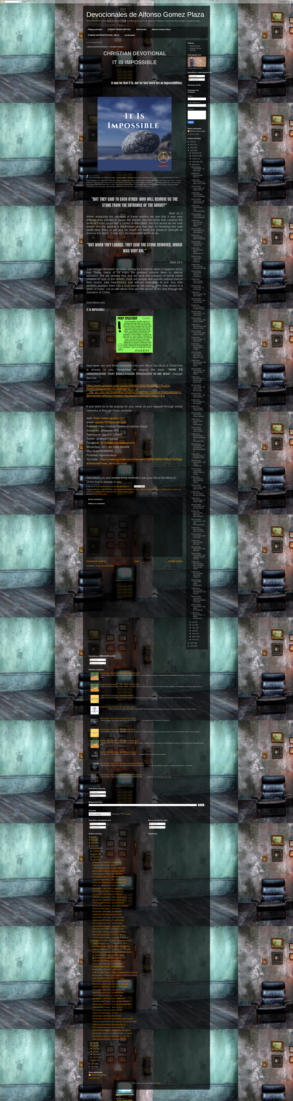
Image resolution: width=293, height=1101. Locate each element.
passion (131, 492)
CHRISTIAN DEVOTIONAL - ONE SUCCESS (197, 529)
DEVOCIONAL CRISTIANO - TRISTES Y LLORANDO (196, 273)
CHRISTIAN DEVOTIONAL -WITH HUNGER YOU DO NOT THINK (197, 565)
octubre (194, 159)
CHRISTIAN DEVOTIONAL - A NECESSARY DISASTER (198, 379)
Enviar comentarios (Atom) (105, 566)
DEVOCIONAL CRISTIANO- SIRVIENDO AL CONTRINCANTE (121, 775)
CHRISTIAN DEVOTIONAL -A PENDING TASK (198, 456)
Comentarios (194, 79)
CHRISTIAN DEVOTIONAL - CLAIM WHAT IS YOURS (197, 346)
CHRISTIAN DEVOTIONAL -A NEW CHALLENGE (198, 181)
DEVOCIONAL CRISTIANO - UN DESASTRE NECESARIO (198, 388)
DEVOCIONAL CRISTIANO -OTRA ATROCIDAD (196, 582)
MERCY (98, 492)
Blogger (157, 1083)
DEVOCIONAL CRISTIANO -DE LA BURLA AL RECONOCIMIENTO (198, 447)
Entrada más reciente (96, 561)
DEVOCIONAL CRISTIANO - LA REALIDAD (197, 169)
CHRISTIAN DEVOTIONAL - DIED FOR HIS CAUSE (197, 479)
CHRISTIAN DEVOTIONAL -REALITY (197, 175)
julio (193, 622)
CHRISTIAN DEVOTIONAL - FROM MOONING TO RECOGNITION (198, 437)
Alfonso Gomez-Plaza (161, 29)
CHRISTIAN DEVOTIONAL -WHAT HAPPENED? (108, 967)
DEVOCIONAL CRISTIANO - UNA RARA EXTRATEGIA (110, 1036)
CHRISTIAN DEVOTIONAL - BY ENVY (197, 542)
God (179, 489)
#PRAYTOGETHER (132, 489)
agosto (194, 164)
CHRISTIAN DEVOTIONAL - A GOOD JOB (198, 339)
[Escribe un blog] (137, 486)
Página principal (95, 29)
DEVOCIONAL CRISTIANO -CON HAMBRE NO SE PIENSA (198, 556)
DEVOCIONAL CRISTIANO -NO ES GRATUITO (197, 506)
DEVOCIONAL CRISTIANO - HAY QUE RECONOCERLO (111, 1004)
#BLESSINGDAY (107, 489)
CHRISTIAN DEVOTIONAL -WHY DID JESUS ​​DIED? (118, 707)
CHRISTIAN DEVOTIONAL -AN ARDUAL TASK (198, 326)
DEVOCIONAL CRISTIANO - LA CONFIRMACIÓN (198, 216)
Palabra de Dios (123, 492)
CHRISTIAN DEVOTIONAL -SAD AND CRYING (198, 266)
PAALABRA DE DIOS (109, 492)
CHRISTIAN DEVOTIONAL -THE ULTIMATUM (198, 237)
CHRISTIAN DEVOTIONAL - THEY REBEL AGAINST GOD (120, 684)
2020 (192, 643)
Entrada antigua (175, 561)
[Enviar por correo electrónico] (135, 486)
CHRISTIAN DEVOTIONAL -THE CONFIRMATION (109, 880)
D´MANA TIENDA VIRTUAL (119, 29)
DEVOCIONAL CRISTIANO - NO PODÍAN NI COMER (118, 752)
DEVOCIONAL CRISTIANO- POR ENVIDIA (198, 548)
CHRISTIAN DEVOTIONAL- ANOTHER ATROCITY (197, 574)
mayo (194, 628)
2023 (192, 144)
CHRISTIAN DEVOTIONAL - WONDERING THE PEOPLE (198, 591)
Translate (128, 814)
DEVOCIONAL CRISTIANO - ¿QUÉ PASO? (197, 429)
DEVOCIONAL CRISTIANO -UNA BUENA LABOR (198, 332)
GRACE (89, 492)
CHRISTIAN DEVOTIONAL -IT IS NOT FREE (198, 500)
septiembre (196, 161)
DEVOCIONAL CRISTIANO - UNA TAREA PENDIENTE (110, 981)
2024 (192, 142)
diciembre (195, 153)
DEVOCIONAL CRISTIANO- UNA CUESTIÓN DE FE (117, 730)
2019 (192, 646)
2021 (192, 150)
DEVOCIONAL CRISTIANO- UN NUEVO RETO (197, 188)
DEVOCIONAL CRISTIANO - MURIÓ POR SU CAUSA (197, 471)
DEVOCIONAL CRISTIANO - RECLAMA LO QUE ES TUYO (197, 354)
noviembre (195, 156)
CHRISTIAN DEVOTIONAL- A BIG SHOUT (197, 401)
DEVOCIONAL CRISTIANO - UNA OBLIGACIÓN (198, 487)
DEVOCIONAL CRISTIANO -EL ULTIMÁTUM (197, 243)
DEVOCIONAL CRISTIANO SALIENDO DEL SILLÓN (117, 718)
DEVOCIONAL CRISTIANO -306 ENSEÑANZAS (198, 201)
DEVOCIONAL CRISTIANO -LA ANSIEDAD (197, 287)
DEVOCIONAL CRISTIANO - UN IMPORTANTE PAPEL (198, 371)
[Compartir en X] (139, 486)
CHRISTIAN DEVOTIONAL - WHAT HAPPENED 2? (109, 897)
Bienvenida (141, 29)
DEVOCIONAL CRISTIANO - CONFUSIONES (197, 414)
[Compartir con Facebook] (141, 486)
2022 (192, 147)
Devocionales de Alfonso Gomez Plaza (145, 14)
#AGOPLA (97, 489)
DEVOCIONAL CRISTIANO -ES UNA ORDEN (197, 230)
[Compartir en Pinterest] (144, 486)
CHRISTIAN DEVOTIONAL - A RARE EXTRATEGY (109, 1039)
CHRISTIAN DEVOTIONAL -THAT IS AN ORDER (197, 223)
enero (194, 639)
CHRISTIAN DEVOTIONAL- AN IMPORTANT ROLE (198, 363)
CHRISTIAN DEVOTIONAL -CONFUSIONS (197, 408)
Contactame (130, 35)
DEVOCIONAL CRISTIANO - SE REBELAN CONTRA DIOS (120, 673)
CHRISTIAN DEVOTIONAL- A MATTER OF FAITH (116, 696)
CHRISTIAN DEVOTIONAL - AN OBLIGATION (198, 493)
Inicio (137, 561)
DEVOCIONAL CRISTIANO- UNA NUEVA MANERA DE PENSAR (121, 763)
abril (193, 631)
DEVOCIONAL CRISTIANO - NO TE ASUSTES (198, 300)
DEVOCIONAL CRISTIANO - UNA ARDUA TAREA (198, 320)
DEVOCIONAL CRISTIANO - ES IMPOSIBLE (198, 313)
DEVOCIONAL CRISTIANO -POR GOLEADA (198, 536)
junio (193, 625)
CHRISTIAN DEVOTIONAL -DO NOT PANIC (198, 294)
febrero (194, 636)
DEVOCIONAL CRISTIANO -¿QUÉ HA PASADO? (196, 259)
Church (175, 489)
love (94, 492)
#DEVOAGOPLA (119, 489)
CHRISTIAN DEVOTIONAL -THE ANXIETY (197, 281)
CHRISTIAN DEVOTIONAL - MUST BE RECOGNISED (197, 513)
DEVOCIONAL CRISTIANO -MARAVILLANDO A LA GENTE (198, 599)
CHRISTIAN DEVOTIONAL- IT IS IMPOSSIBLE (156, 489)
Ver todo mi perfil (193, 134)
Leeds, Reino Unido (100, 494)
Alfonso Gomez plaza (197, 131)
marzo (194, 633)
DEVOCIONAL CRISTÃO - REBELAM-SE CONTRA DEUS (119, 741)
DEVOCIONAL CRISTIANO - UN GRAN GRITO (198, 395)
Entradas (193, 76)
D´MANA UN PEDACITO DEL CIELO (103, 35)
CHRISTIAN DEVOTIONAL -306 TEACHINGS (198, 194)
